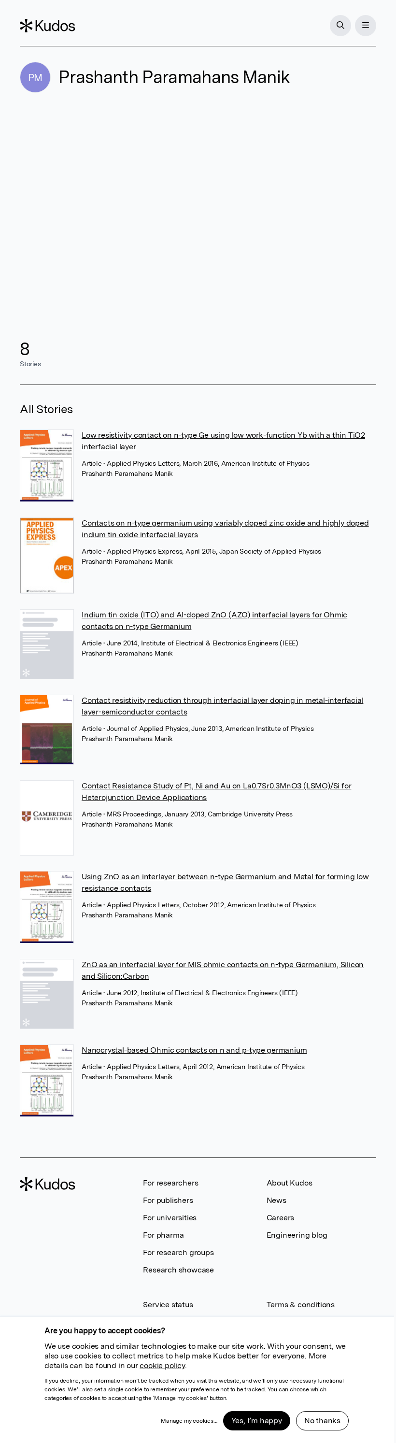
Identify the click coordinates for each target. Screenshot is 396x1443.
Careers (281, 1217)
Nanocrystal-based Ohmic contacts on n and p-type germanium (194, 1050)
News (276, 1200)
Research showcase (178, 1269)
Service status (168, 1304)
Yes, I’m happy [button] (256, 1420)
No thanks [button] (322, 1420)
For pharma (163, 1235)
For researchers (170, 1182)
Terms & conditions (301, 1304)
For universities (170, 1217)
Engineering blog (297, 1235)
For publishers (168, 1200)
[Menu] (365, 25)
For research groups (178, 1252)
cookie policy (162, 1365)
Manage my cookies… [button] (189, 1420)
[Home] (47, 25)
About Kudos (289, 1182)
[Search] (340, 25)
